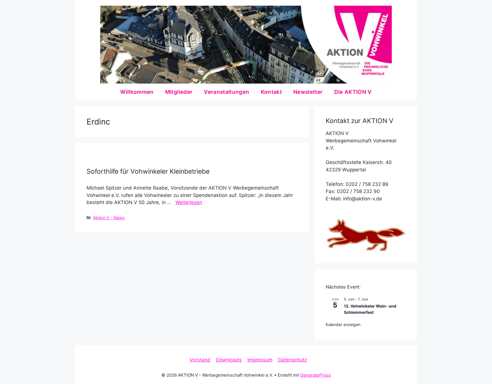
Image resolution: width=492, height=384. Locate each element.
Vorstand (200, 360)
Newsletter (308, 92)
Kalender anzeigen (343, 324)
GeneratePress (315, 375)
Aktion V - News (109, 217)
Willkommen (137, 92)
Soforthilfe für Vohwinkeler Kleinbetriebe (148, 171)
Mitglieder (179, 92)
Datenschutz (292, 360)
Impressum (259, 360)
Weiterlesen (188, 202)
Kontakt (271, 92)
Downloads (229, 360)
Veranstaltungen (226, 92)
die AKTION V (353, 92)
